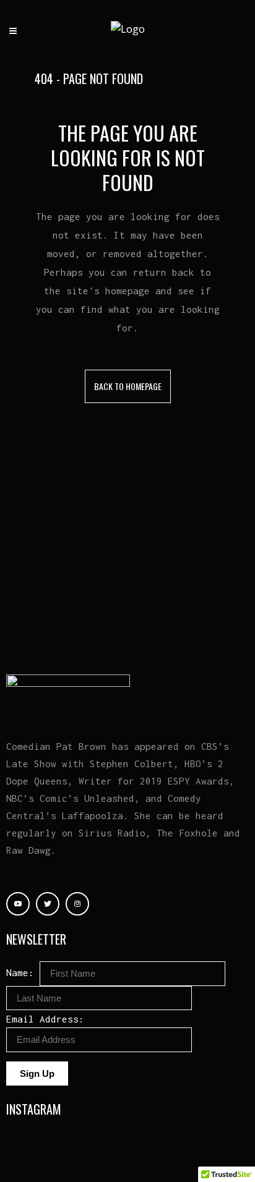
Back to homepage (128, 386)
